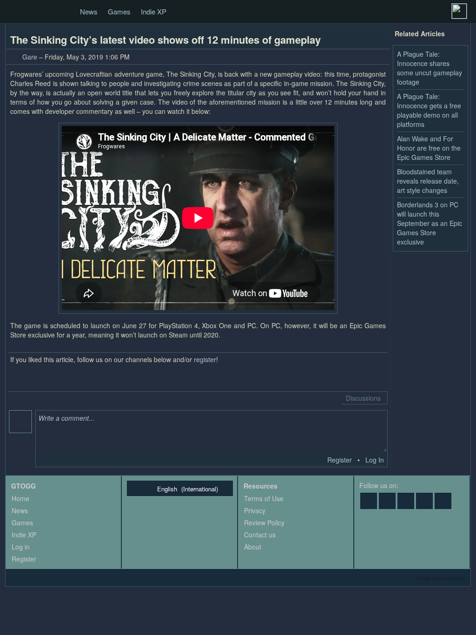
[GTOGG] (15, 12)
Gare (29, 56)
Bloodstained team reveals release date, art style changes (428, 181)
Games (119, 11)
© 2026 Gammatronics (440, 578)
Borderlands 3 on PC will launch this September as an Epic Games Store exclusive (429, 223)
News (89, 11)
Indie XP (153, 11)
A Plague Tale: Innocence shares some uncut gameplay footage (429, 67)
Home (20, 498)
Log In (374, 459)
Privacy (254, 510)
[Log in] (459, 11)
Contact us (260, 534)
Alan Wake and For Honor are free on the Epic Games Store (429, 148)
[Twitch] (405, 501)
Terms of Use (264, 498)
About (252, 546)
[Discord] (424, 501)
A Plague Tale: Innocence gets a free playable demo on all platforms (429, 110)
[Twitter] (387, 501)
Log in (21, 546)
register (205, 359)
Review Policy (264, 522)
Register (339, 459)
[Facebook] (368, 501)
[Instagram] (443, 501)
